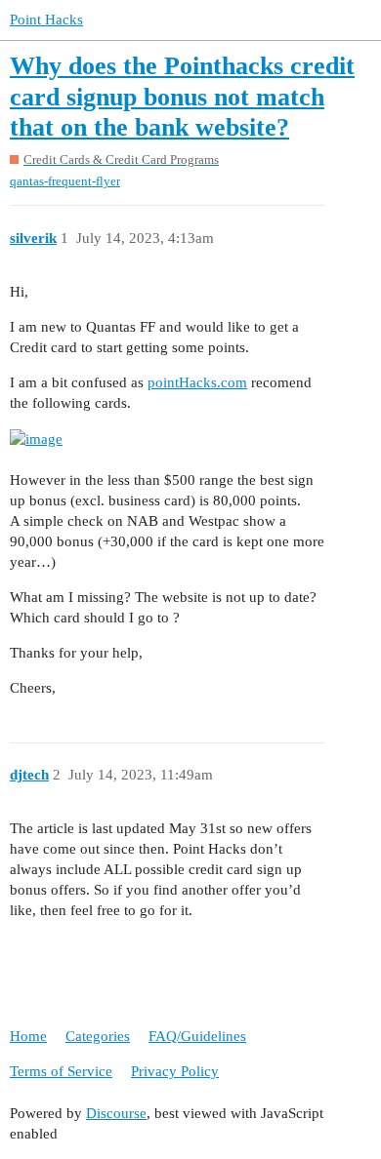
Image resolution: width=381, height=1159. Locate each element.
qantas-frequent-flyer (65, 181)
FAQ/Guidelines (197, 1036)
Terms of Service (61, 1071)
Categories (97, 1036)
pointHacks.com (197, 382)
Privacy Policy (175, 1071)
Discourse (116, 1113)
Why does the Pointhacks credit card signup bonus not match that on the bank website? (182, 96)
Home (28, 1036)
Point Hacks (46, 19)
